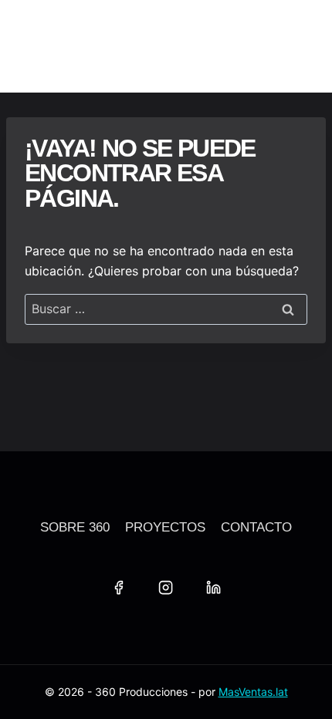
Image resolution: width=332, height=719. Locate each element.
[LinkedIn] (213, 587)
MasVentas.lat (253, 691)
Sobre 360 (75, 527)
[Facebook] (118, 587)
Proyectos (165, 527)
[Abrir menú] (297, 46)
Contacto (256, 527)
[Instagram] (166, 587)
